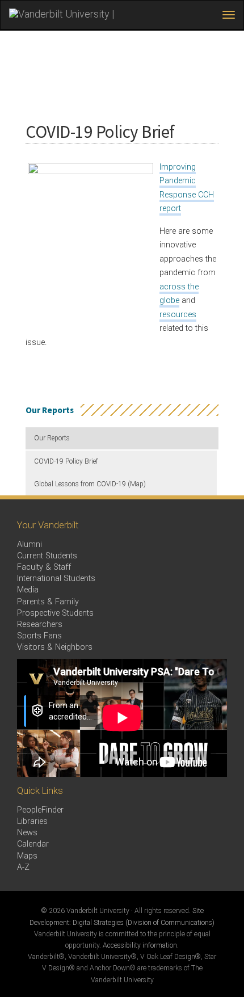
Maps (27, 856)
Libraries (32, 821)
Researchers (39, 624)
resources (177, 314)
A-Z (23, 867)
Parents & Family (48, 602)
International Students (56, 578)
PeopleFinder (40, 810)
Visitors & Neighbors (54, 647)
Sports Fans (39, 636)
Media (28, 590)
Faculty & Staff (44, 567)
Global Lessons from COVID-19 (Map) (90, 484)
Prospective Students (55, 613)
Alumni (29, 544)
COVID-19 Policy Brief (66, 461)
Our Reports (52, 438)
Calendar (33, 844)
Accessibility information (140, 945)
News (27, 833)
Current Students (47, 556)
